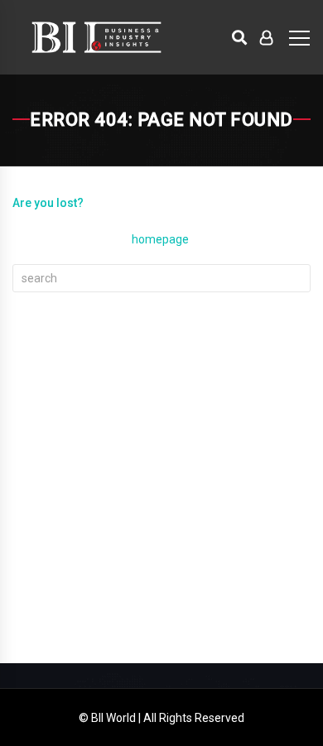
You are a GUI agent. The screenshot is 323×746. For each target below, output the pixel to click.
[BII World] (96, 37)
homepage (160, 239)
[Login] (266, 37)
